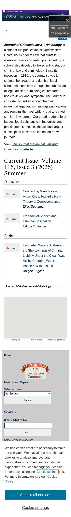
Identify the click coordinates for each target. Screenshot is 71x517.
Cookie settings (47, 471)
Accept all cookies (35, 495)
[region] (35, 479)
